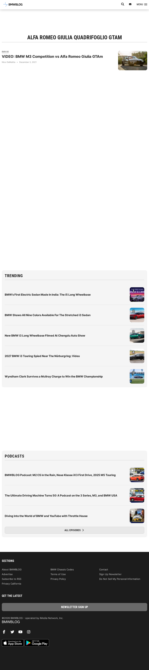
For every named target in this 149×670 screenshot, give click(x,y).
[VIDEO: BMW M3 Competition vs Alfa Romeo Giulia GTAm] (132, 60)
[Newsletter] (130, 4)
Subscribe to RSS (11, 578)
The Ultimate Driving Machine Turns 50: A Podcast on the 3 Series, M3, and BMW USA (61, 495)
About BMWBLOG (12, 569)
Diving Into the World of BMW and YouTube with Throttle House (46, 516)
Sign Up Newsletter (110, 574)
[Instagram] (30, 632)
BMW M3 (5, 52)
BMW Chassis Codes (62, 569)
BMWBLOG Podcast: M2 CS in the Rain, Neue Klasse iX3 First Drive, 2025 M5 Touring (60, 475)
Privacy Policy (58, 578)
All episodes (73, 530)
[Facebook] (5, 632)
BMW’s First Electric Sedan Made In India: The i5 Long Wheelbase (48, 294)
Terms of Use (58, 574)
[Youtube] (21, 632)
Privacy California (11, 583)
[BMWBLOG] (74, 622)
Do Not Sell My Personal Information (119, 578)
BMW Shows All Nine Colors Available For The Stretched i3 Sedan (47, 315)
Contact (103, 569)
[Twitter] (13, 632)
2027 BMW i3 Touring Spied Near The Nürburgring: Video (42, 356)
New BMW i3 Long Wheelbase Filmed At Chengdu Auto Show (45, 335)
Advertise (7, 574)
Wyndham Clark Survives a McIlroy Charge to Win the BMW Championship (54, 376)
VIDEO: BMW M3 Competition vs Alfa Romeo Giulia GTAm (52, 56)
